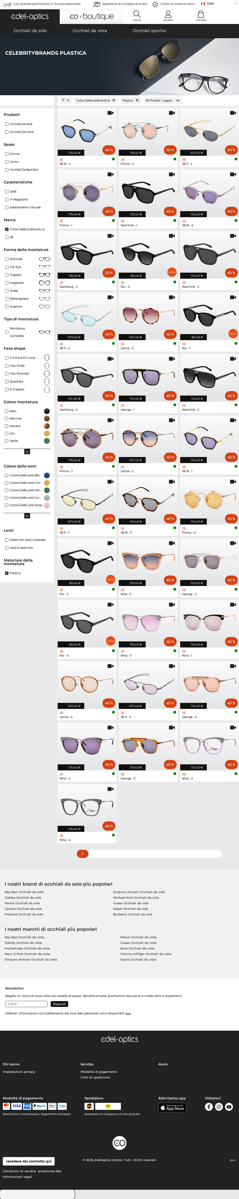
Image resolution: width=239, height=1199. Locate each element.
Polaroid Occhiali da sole (24, 914)
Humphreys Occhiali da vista (27, 948)
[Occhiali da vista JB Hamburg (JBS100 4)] (87, 375)
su (232, 1160)
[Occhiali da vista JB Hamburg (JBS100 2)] (87, 252)
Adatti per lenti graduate (28, 540)
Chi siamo (11, 1064)
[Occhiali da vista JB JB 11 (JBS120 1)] (87, 498)
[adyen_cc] (6, 1106)
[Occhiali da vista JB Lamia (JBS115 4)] (87, 682)
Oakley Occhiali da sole (23, 897)
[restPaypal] (39, 1106)
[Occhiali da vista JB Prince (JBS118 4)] (209, 498)
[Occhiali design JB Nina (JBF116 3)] (209, 744)
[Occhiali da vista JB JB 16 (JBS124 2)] (87, 129)
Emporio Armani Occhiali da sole (139, 892)
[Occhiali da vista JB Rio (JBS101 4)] (87, 621)
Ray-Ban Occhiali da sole (24, 892)
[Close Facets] (27, 100)
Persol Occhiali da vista (138, 937)
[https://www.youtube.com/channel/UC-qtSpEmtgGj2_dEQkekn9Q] (229, 1107)
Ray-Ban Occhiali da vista (24, 937)
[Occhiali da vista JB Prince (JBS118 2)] (87, 436)
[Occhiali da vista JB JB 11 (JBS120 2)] (209, 129)
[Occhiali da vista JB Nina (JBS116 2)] (148, 559)
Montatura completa (17, 332)
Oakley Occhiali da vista (23, 943)
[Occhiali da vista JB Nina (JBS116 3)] (148, 621)
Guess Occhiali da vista (138, 943)
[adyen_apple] (52, 1106)
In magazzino (19, 199)
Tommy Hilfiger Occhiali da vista (145, 954)
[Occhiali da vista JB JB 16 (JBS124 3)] (148, 498)
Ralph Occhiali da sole (130, 909)
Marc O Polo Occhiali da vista (27, 954)
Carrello (201, 20)
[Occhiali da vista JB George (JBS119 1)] (148, 375)
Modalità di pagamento (99, 1072)
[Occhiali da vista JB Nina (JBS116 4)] (87, 744)
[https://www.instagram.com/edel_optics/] (219, 1107)
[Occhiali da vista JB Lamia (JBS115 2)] (148, 436)
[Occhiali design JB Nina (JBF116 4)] (87, 805)
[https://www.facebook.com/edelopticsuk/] (209, 1107)
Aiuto (163, 1064)
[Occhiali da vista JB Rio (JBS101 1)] (209, 313)
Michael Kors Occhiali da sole (136, 897)
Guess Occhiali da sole (130, 903)
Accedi (168, 20)
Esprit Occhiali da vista (138, 959)
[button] (30, 16)
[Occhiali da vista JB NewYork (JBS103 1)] (148, 190)
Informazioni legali (17, 1177)
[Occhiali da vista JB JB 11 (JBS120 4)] (87, 313)
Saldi (13, 191)
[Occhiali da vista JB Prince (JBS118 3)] (148, 129)
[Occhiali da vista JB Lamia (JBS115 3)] (148, 313)
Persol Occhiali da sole (22, 903)
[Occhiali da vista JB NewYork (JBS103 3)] (209, 252)
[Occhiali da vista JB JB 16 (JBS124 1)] (209, 436)
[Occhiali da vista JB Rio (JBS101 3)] (148, 252)
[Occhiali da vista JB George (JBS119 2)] (209, 559)
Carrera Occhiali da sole (23, 909)
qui (128, 1013)
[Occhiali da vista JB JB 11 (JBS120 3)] (148, 682)
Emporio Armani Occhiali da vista (31, 959)
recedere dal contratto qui (28, 1161)
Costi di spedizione (95, 1077)
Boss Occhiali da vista (137, 948)
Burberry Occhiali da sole (132, 914)
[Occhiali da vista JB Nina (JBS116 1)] (209, 621)
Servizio (87, 1064)
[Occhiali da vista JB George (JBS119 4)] (209, 682)
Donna (14, 154)
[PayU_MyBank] (62, 1106)
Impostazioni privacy (19, 1072)
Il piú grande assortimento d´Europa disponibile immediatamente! (47, 5)
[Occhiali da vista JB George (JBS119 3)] (148, 744)
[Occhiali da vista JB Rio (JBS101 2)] (87, 559)
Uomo (14, 161)
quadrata (16, 381)
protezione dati (50, 1171)
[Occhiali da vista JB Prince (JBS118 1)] (87, 190)
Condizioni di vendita (19, 1171)
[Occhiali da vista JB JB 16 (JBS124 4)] (209, 190)
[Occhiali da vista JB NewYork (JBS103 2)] (209, 375)
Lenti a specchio (21, 547)
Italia (210, 3)
